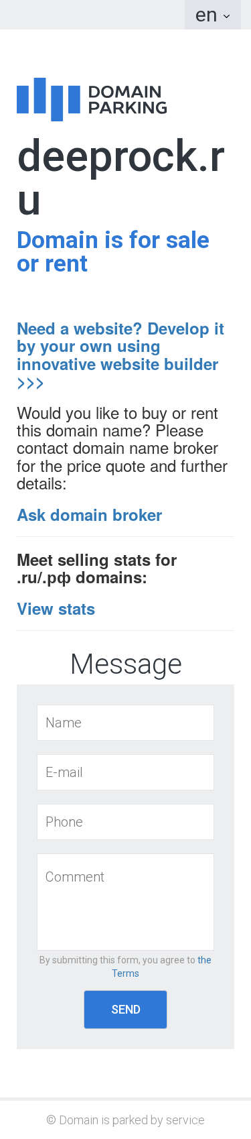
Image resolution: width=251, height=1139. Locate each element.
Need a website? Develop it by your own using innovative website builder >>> (120, 354)
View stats (56, 608)
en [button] (208, 14)
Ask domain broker (89, 514)
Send (126, 1009)
